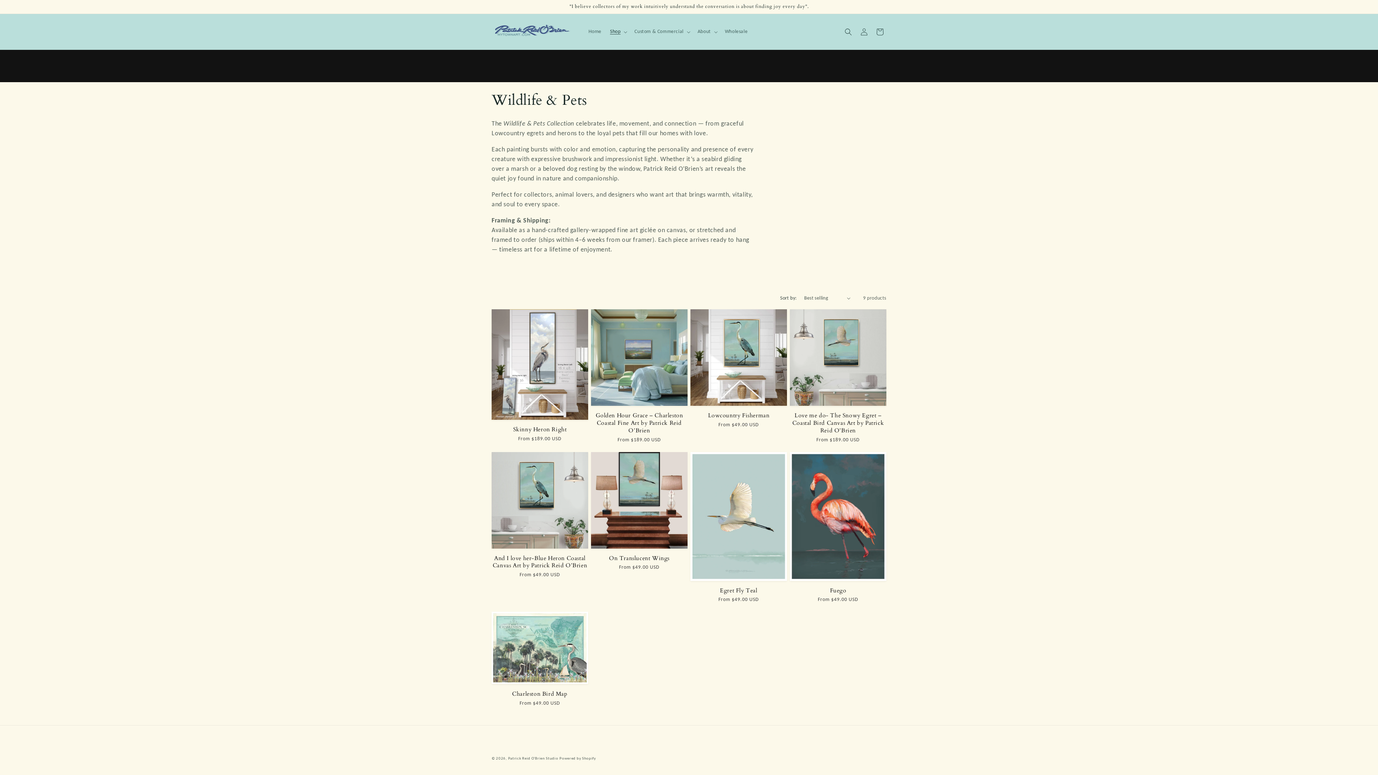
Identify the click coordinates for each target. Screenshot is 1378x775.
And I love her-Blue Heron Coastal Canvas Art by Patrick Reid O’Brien (540, 562)
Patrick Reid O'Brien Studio (533, 758)
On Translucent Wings (639, 558)
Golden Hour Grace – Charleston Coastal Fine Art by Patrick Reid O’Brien (639, 423)
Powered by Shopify (577, 758)
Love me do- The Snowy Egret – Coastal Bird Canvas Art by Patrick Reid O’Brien (838, 423)
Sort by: (788, 298)
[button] (618, 31)
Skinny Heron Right (540, 429)
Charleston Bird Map (539, 694)
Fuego (838, 591)
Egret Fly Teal (738, 591)
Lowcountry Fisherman (739, 415)
